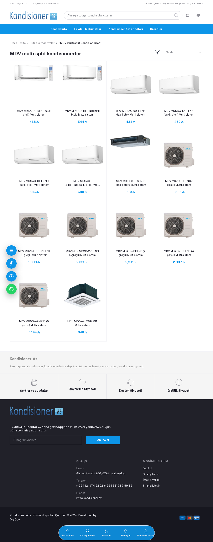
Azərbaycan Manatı (44, 3)
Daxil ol (147, 468)
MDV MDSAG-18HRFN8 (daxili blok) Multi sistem (34, 182)
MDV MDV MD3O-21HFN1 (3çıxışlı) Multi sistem (34, 253)
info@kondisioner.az (89, 498)
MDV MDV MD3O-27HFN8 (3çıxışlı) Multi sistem (82, 253)
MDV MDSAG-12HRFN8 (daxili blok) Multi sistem (179, 112)
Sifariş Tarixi (151, 474)
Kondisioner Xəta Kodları (126, 29)
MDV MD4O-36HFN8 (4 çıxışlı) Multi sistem (179, 253)
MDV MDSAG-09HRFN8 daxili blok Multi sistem (131, 112)
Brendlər (156, 29)
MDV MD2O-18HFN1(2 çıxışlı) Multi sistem (179, 182)
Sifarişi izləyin (151, 485)
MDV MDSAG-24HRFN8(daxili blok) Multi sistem (82, 183)
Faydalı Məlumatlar (87, 29)
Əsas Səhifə (59, 29)
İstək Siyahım (151, 479)
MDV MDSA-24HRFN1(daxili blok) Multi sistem (82, 112)
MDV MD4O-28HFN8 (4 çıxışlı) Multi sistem (131, 253)
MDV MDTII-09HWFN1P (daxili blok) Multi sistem (130, 182)
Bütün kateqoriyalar (42, 43)
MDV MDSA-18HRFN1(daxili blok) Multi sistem (34, 112)
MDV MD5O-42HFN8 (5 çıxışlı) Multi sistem (34, 323)
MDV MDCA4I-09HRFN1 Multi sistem (82, 323)
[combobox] (183, 53)
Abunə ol (103, 440)
